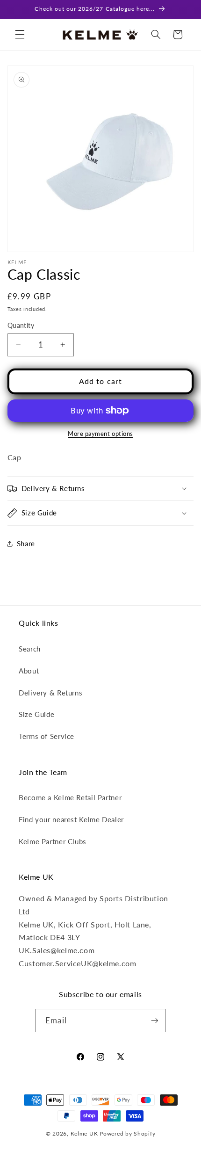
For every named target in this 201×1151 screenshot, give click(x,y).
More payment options (100, 433)
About (29, 670)
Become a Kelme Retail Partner (70, 797)
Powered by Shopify (127, 1133)
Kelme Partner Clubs (52, 841)
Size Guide (36, 714)
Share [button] (26, 543)
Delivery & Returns (50, 692)
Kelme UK (84, 1133)
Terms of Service (46, 736)
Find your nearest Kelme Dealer (71, 819)
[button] (19, 34)
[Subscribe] (154, 1020)
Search (30, 648)
